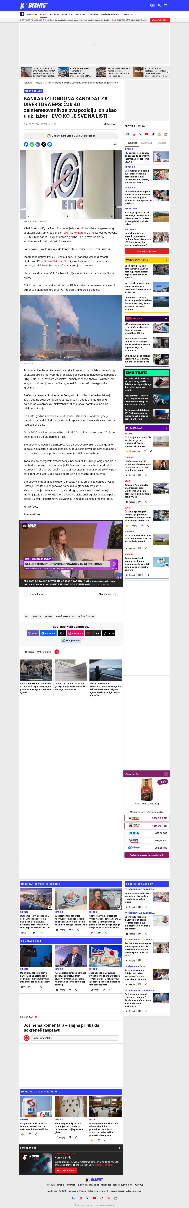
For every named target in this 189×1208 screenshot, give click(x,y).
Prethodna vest (37, 594)
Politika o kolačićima (88, 1191)
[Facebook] (128, 134)
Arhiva (102, 1191)
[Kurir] (34, 5)
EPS (26, 616)
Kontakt (62, 1191)
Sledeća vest (105, 594)
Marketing (52, 1191)
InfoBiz (38, 82)
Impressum (73, 1191)
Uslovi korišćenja (133, 1191)
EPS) (66, 232)
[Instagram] (134, 134)
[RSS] (159, 134)
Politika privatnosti (115, 1191)
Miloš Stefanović (65, 616)
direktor (36, 616)
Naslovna (27, 82)
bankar (49, 616)
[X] (140, 134)
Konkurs (78, 232)
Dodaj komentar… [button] (42, 1037)
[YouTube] (147, 134)
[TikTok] (153, 134)
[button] (110, 124)
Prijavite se (68, 1170)
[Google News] (166, 134)
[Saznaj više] (119, 1148)
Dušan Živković (53, 261)
